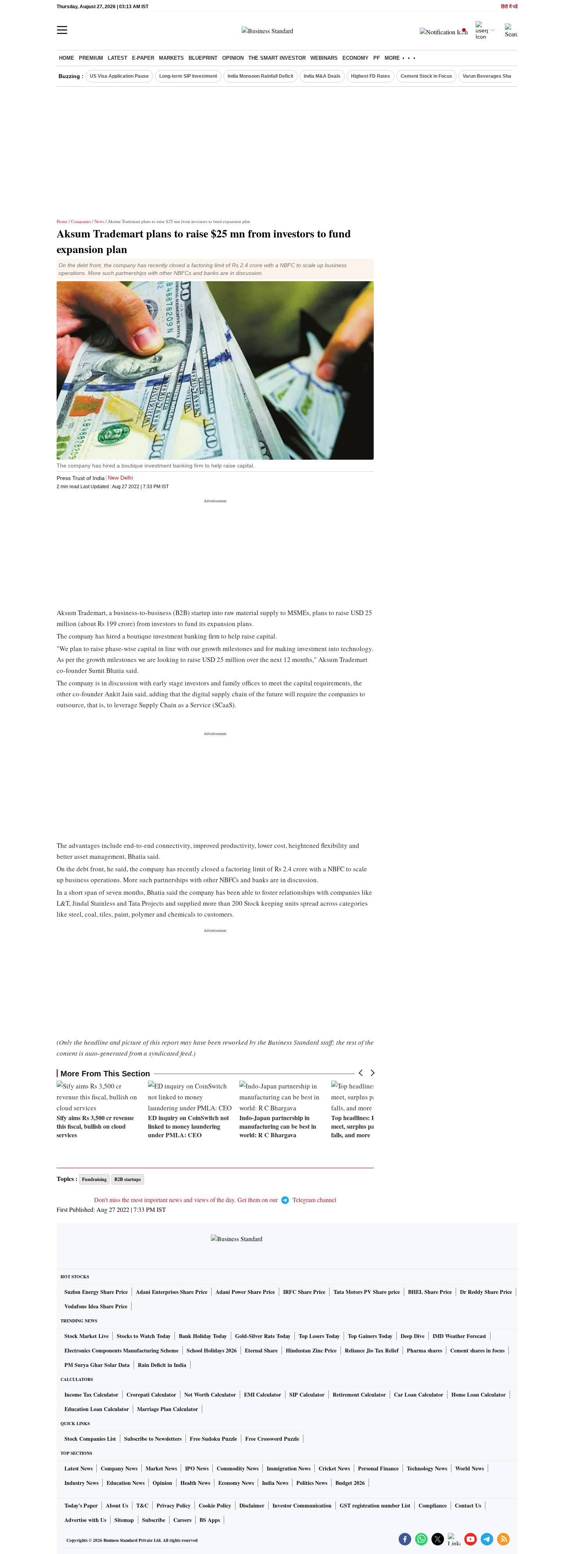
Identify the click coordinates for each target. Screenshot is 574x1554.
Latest (117, 58)
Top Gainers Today (370, 1336)
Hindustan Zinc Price (311, 1350)
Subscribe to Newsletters (153, 1438)
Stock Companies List (90, 1438)
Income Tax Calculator (91, 1394)
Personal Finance (378, 1468)
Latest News (78, 1468)
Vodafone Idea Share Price (95, 1306)
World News (469, 1468)
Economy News (236, 1483)
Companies (81, 221)
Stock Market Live (86, 1336)
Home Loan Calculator (478, 1394)
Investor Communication (302, 1505)
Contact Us (468, 1505)
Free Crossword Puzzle (272, 1438)
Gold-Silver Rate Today (263, 1336)
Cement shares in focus (477, 1350)
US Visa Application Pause (119, 76)
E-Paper (143, 58)
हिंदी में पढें (509, 7)
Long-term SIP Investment (188, 76)
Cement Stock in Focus (426, 76)
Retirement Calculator (359, 1394)
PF (376, 58)
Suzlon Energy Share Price (96, 1292)
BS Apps (210, 1520)
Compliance (433, 1505)
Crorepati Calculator (151, 1394)
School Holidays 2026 (212, 1350)
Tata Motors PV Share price (366, 1292)
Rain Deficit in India (162, 1365)
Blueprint (203, 58)
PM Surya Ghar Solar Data (97, 1365)
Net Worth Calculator (210, 1394)
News (99, 221)
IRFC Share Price (304, 1292)
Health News (195, 1483)
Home (66, 58)
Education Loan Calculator (96, 1409)
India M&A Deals (322, 76)
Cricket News (334, 1468)
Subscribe (153, 1520)
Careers (182, 1520)
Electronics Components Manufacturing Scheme (121, 1350)
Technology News (427, 1468)
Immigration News (288, 1468)
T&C (142, 1505)
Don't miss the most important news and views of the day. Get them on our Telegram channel (215, 1199)
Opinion (233, 58)
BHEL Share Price (430, 1292)
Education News (125, 1483)
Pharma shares (424, 1350)
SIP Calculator (306, 1394)
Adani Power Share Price (245, 1292)
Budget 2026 (350, 1483)
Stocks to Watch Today (144, 1336)
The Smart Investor (277, 58)
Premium (91, 58)
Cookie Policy (215, 1505)
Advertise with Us (85, 1520)
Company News (119, 1468)
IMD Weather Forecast (459, 1336)
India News (275, 1483)
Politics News (311, 1483)
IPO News (197, 1468)
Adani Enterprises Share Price (171, 1292)
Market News (161, 1468)
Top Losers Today (319, 1336)
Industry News (81, 1483)
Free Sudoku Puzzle (213, 1438)
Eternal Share (261, 1350)
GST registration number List (375, 1505)
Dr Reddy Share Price (486, 1292)
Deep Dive (412, 1336)
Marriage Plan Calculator (167, 1409)
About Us (117, 1505)
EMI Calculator (262, 1394)
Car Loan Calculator (418, 1394)
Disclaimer (251, 1505)
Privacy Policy (174, 1505)
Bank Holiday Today (203, 1336)
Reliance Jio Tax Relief (372, 1350)
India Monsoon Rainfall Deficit (260, 76)
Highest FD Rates (370, 76)
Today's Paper (81, 1505)
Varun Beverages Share (489, 76)
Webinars (324, 58)
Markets (171, 58)
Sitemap (124, 1520)
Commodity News (237, 1468)
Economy (355, 58)
